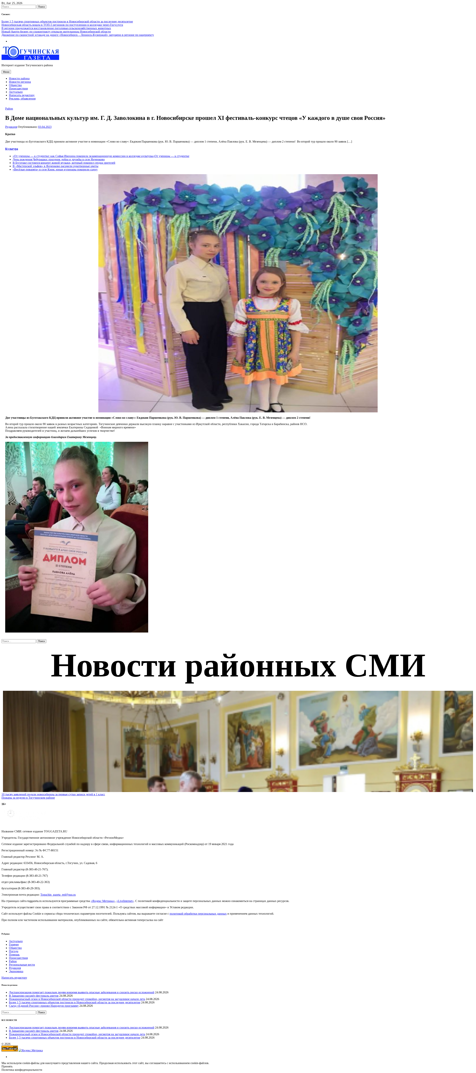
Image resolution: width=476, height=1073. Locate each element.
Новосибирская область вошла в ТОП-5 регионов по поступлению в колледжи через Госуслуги (62, 24)
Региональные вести (22, 964)
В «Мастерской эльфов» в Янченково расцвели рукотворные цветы (55, 166)
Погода (13, 951)
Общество (15, 85)
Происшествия (18, 88)
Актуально (16, 91)
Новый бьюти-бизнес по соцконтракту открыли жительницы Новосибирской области (56, 31)
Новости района (19, 78)
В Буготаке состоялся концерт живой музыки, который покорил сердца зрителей (64, 162)
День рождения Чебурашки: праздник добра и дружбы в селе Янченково (59, 159)
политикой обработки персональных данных (198, 913)
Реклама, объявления (22, 98)
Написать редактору (22, 95)
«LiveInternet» (125, 901)
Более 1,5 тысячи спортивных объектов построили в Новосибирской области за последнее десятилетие (67, 21)
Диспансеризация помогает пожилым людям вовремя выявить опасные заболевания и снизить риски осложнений (81, 992)
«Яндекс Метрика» (103, 901)
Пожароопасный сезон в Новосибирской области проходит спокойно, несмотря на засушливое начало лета (77, 999)
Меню (6, 72)
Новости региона (20, 81)
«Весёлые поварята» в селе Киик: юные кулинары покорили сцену (55, 169)
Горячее (14, 944)
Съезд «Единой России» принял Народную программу (44, 1005)
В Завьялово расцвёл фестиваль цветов (34, 995)
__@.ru (58, 894)
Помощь (14, 954)
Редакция (11, 126)
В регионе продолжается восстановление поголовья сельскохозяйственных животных (56, 28)
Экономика (16, 971)
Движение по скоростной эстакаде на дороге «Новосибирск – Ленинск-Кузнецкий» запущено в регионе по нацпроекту (77, 34)
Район (9, 108)
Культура (11, 148)
